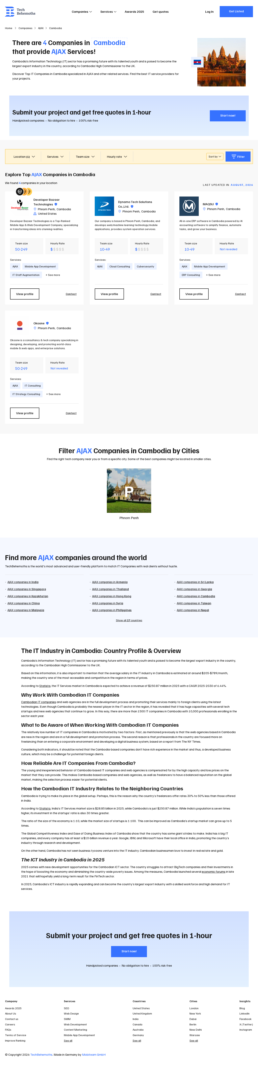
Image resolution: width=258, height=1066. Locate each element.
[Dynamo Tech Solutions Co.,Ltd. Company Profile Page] (104, 206)
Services (106, 11)
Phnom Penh (46, 209)
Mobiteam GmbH (94, 1054)
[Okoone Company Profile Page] (19, 325)
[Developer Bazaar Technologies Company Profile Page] (19, 206)
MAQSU (210, 204)
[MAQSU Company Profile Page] (189, 206)
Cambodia (64, 209)
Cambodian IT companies (38, 702)
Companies (80, 11)
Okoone (41, 323)
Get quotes (161, 11)
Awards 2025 (134, 11)
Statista (44, 686)
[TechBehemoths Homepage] (20, 12)
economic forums (213, 871)
